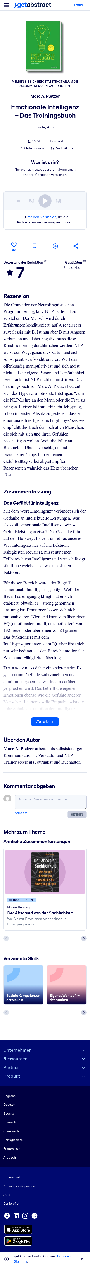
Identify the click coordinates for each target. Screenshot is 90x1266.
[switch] (45, 201)
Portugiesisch (13, 1140)
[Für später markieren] (34, 246)
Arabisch (9, 1157)
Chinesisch (11, 1131)
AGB (6, 1194)
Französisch (11, 1148)
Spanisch (9, 1113)
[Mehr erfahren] (45, 261)
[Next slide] (84, 938)
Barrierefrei (11, 1203)
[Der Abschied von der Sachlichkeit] (45, 872)
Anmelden (21, 813)
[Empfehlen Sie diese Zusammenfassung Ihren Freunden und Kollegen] (76, 246)
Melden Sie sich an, (42, 217)
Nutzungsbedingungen (19, 1186)
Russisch (9, 1122)
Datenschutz (12, 1177)
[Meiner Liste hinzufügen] (55, 246)
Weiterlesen (45, 722)
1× (18, 201)
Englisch (9, 1096)
